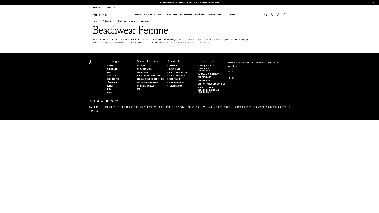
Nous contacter (145, 69)
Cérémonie (200, 15)
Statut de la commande (148, 76)
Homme (211, 15)
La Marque (172, 66)
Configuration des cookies (211, 84)
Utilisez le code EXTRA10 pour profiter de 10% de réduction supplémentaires (189, 3)
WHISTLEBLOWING (206, 87)
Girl (222, 14)
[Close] (373, 2)
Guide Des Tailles (145, 86)
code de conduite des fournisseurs (208, 91)
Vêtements (149, 15)
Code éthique (204, 77)
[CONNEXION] (271, 15)
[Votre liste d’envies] (278, 15)
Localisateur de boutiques (150, 79)
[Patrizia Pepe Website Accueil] (100, 15)
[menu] (185, 15)
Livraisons (142, 72)
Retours (141, 66)
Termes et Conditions (208, 74)
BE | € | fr (97, 7)
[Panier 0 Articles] (284, 15)
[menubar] (185, 15)
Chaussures (171, 15)
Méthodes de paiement (148, 83)
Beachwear (145, 21)
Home (95, 21)
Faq (138, 89)
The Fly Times (173, 69)
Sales (232, 15)
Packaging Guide (175, 83)
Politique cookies (207, 66)
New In (138, 15)
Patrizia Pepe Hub (176, 76)
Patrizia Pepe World (177, 72)
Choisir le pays (174, 86)
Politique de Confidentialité (206, 69)
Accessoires (186, 15)
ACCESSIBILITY (204, 81)
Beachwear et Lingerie (126, 21)
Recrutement (174, 79)
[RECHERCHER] (265, 15)
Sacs (160, 15)
